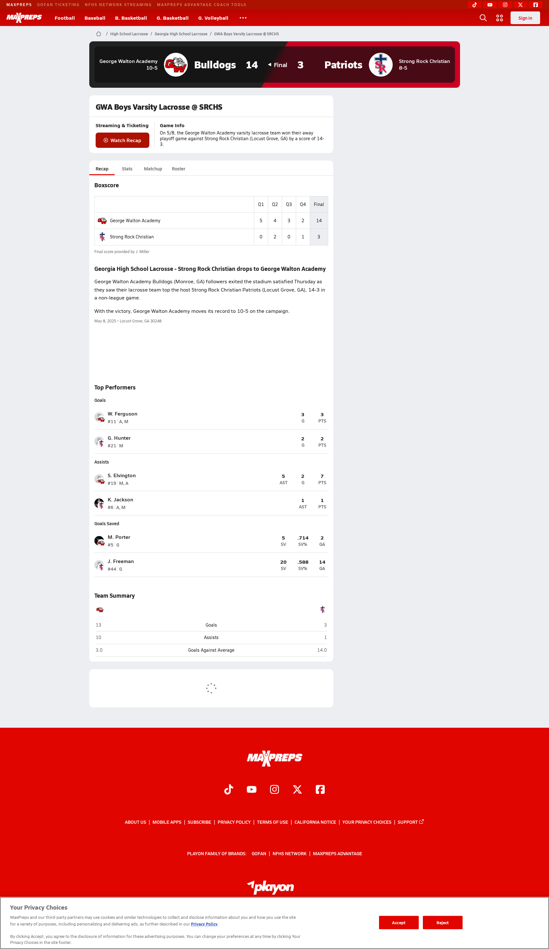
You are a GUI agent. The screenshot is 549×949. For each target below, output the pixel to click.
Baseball (95, 17)
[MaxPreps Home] (24, 18)
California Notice (315, 822)
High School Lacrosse (129, 33)
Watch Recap (126, 140)
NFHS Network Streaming (118, 4)
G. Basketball (173, 17)
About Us (135, 822)
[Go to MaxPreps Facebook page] (320, 790)
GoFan (259, 853)
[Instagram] (505, 4)
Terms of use (272, 822)
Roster (178, 168)
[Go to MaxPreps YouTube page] (252, 790)
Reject (443, 922)
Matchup (153, 168)
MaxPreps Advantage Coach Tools (202, 4)
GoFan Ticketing (58, 4)
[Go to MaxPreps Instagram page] (274, 790)
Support (408, 822)
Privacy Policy (234, 822)
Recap (102, 168)
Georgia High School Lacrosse (181, 33)
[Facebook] (536, 4)
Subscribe (199, 822)
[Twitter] (520, 4)
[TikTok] (475, 4)
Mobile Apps (166, 822)
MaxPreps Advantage (337, 853)
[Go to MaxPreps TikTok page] (229, 790)
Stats (127, 168)
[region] (274, 923)
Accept (398, 922)
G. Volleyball (213, 17)
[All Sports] (243, 18)
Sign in (525, 18)
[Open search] (483, 18)
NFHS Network (290, 853)
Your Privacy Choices (366, 822)
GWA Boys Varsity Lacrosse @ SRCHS (246, 33)
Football (65, 17)
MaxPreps (19, 4)
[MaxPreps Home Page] (98, 34)
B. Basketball (131, 17)
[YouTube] (490, 4)
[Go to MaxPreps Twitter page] (297, 790)
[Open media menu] (499, 18)
